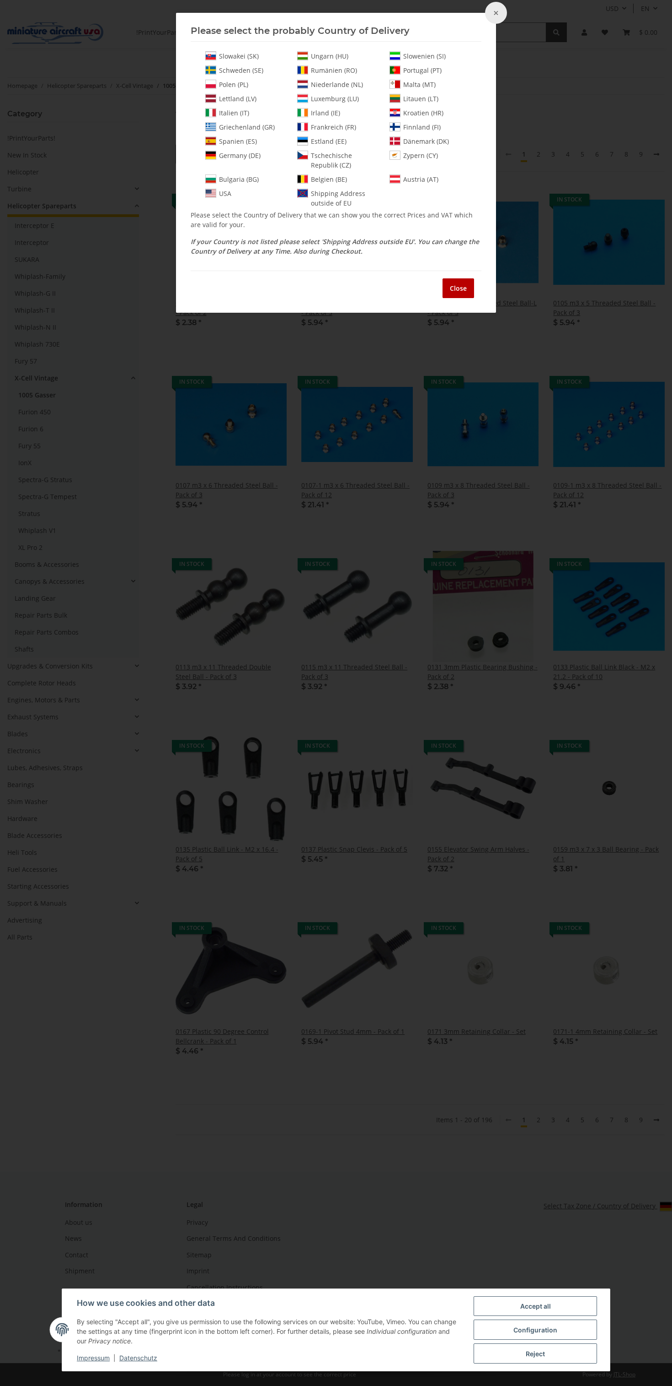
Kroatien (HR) (423, 113)
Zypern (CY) (420, 155)
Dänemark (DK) (426, 141)
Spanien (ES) (238, 141)
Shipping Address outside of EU (338, 198)
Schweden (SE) (241, 70)
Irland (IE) (325, 113)
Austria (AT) (420, 179)
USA (225, 193)
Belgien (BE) (329, 179)
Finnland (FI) (422, 127)
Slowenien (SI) (424, 56)
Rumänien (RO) (334, 70)
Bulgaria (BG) (239, 179)
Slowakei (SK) (239, 56)
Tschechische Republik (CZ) (331, 160)
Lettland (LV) (237, 98)
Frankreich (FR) (333, 127)
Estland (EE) (329, 141)
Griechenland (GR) (247, 127)
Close (458, 288)
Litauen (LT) (420, 98)
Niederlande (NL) (337, 84)
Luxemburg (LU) (335, 98)
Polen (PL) (233, 84)
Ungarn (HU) (329, 56)
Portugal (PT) (422, 70)
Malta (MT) (419, 84)
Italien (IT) (234, 113)
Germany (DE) (240, 155)
